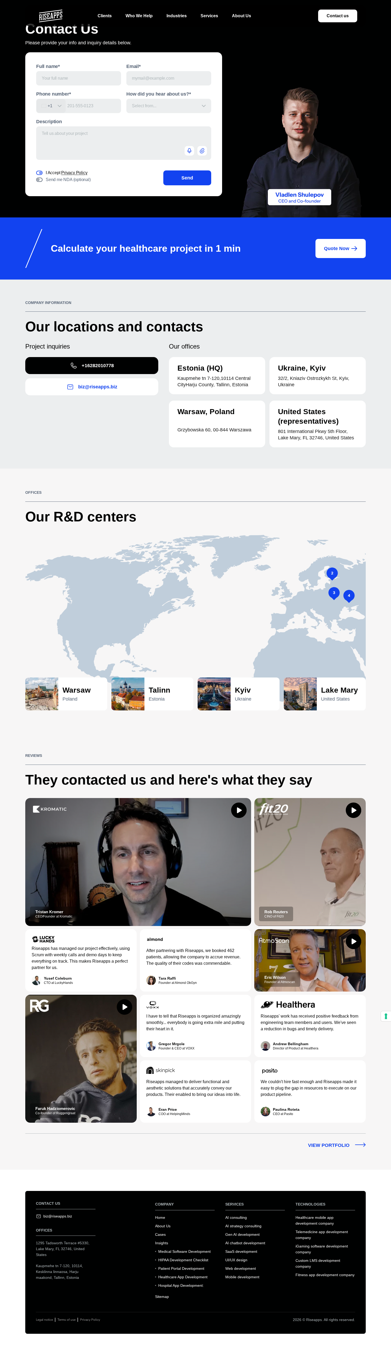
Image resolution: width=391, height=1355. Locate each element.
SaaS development (241, 1251)
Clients (105, 16)
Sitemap (162, 1296)
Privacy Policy (74, 172)
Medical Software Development (184, 1251)
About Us (241, 16)
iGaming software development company (322, 1249)
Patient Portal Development (181, 1268)
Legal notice (44, 1320)
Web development (240, 1268)
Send (187, 178)
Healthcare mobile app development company (315, 1220)
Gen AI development (242, 1234)
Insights (161, 1243)
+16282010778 (98, 365)
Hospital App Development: (181, 1285)
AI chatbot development (245, 1243)
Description (49, 121)
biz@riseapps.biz (97, 386)
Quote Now (336, 248)
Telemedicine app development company (322, 1235)
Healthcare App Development (182, 1277)
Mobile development (242, 1277)
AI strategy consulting (243, 1226)
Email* (133, 66)
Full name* (48, 66)
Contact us (338, 16)
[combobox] (51, 106)
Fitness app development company (325, 1275)
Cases (160, 1234)
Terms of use (66, 1320)
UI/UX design (236, 1260)
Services (209, 16)
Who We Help (139, 16)
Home (160, 1217)
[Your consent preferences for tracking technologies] (386, 1016)
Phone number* (53, 94)
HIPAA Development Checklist (183, 1260)
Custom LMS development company (318, 1263)
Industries (177, 16)
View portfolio (329, 1145)
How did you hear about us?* (158, 94)
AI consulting (236, 1217)
